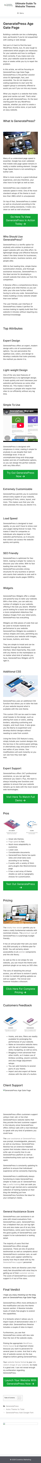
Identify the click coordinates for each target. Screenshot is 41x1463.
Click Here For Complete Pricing (20, 990)
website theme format (16, 1362)
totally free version (15, 928)
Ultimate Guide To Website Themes (25, 5)
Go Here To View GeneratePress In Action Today (20, 220)
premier (22, 952)
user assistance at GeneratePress (21, 1139)
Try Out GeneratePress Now (20, 474)
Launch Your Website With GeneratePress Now (20, 1382)
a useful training (13, 1184)
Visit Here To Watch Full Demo (20, 798)
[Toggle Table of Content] (18, 1398)
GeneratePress (12, 1406)
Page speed (14, 842)
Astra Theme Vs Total (15, 1409)
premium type (29, 933)
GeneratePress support (13, 1262)
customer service (26, 1273)
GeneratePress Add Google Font (19, 1413)
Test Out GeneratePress (20, 884)
